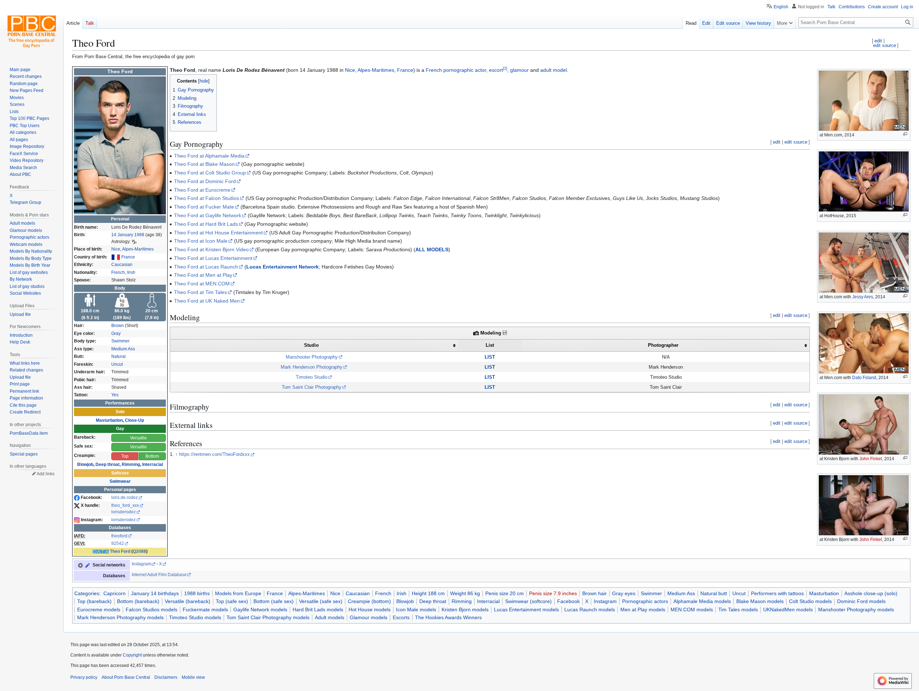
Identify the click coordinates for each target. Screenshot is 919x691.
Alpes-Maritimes (138, 249)
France (128, 257)
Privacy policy (83, 677)
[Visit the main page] (31, 28)
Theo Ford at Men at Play (203, 275)
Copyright (132, 655)
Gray (116, 333)
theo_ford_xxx (125, 505)
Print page (20, 384)
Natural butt (713, 593)
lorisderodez (123, 511)
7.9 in (151, 317)
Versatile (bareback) (187, 601)
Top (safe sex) (232, 601)
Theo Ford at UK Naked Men (207, 301)
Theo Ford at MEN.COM (202, 283)
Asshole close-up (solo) (870, 593)
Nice (115, 249)
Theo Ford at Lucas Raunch (206, 267)
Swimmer (120, 341)
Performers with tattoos (777, 593)
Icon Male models (416, 609)
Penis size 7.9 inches (553, 593)
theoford (119, 535)
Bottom (152, 456)
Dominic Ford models (861, 601)
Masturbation (109, 420)
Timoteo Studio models (195, 617)
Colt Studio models (810, 601)
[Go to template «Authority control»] (80, 565)
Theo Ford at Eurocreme (202, 190)
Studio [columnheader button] (311, 345)
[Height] (90, 300)
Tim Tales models (738, 609)
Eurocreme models (98, 609)
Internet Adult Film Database (159, 574)
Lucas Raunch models (589, 609)
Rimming (131, 464)
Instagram (141, 563)
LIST (490, 357)
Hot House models (370, 609)
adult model (553, 70)
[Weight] (122, 300)
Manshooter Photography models (856, 609)
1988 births (197, 593)
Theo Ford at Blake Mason (204, 164)
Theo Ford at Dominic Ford (205, 181)
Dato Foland (864, 377)
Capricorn (114, 593)
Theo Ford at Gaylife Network (207, 215)
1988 (139, 234)
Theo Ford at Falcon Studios (206, 198)
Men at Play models (642, 609)
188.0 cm (90, 310)
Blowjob (85, 464)
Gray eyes (623, 593)
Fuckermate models (205, 609)
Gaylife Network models (260, 609)
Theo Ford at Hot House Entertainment (218, 232)
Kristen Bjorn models (465, 609)
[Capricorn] (134, 241)
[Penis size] (152, 300)
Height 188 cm (428, 593)
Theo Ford (120, 551)
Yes (114, 394)
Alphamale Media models (702, 601)
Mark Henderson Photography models (120, 617)
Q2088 (139, 551)
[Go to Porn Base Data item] (87, 565)
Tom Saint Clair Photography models (268, 617)
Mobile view (193, 677)
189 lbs (122, 317)
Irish (131, 272)
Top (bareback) (94, 601)
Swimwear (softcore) (528, 601)
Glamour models (368, 617)
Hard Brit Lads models (318, 609)
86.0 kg (122, 310)
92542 (117, 543)
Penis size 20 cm (504, 593)
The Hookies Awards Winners (448, 617)
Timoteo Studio (311, 377)
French (118, 272)
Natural (118, 356)
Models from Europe (238, 593)
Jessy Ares (862, 296)
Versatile (138, 437)
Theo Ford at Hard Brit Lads (206, 224)
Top (125, 456)
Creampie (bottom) (369, 601)
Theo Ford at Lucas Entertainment (213, 258)
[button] (785, 21)
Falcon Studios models (151, 609)
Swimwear (120, 481)
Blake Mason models (760, 601)
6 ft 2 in (90, 317)
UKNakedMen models (788, 609)
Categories (86, 593)
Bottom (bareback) (138, 601)
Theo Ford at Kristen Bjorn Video (211, 249)
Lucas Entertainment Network (282, 267)
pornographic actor (464, 70)
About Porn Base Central (126, 677)
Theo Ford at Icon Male (201, 241)
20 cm (151, 310)
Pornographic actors (645, 601)
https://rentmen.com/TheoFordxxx (214, 454)
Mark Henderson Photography (311, 367)
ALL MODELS (431, 249)
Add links (46, 473)
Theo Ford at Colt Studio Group (210, 173)
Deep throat (107, 464)
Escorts (401, 617)
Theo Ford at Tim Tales (200, 292)
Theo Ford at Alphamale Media (209, 156)
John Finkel (870, 458)
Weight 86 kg (465, 593)
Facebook (568, 601)
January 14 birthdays (155, 593)
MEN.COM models (692, 609)
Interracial (152, 464)
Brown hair (594, 593)
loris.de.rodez (124, 497)
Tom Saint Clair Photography (311, 387)
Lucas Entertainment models (526, 609)
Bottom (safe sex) (273, 601)
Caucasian (121, 264)
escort (496, 70)
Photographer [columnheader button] (663, 345)
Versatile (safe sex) (320, 601)
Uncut (117, 364)
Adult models (329, 617)
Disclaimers (165, 677)
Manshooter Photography (312, 357)
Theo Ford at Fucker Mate (204, 207)
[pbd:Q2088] (101, 551)
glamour (519, 70)
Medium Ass (123, 348)
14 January (122, 234)
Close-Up (134, 420)
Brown (117, 325)
